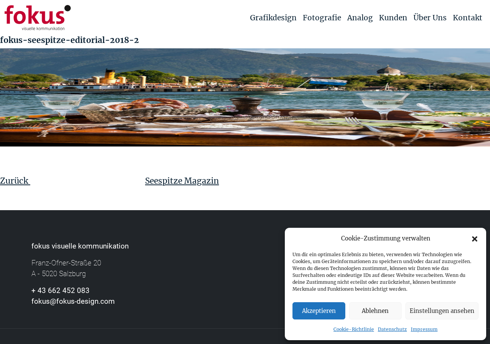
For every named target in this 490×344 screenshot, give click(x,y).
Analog (360, 17)
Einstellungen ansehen (442, 310)
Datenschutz (392, 329)
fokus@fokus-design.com (73, 301)
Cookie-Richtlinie (353, 329)
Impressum (424, 329)
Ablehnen (375, 310)
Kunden (393, 17)
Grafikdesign (273, 17)
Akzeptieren (319, 310)
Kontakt (467, 17)
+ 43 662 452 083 (60, 290)
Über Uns (430, 17)
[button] (475, 238)
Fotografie (322, 17)
